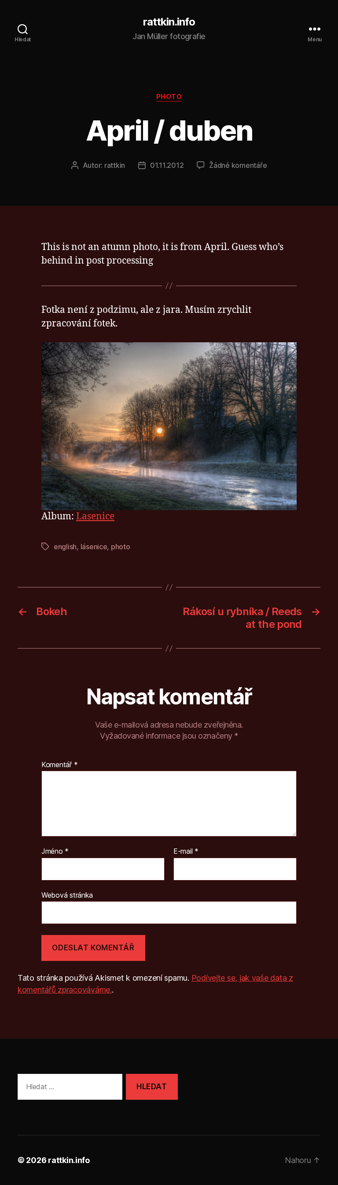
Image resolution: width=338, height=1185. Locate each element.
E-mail (185, 851)
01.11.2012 (167, 165)
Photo (169, 97)
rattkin (114, 165)
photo (120, 546)
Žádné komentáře (238, 165)
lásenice (94, 546)
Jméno (55, 851)
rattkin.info (169, 22)
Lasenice (95, 516)
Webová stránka (67, 895)
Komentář (59, 765)
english (65, 546)
